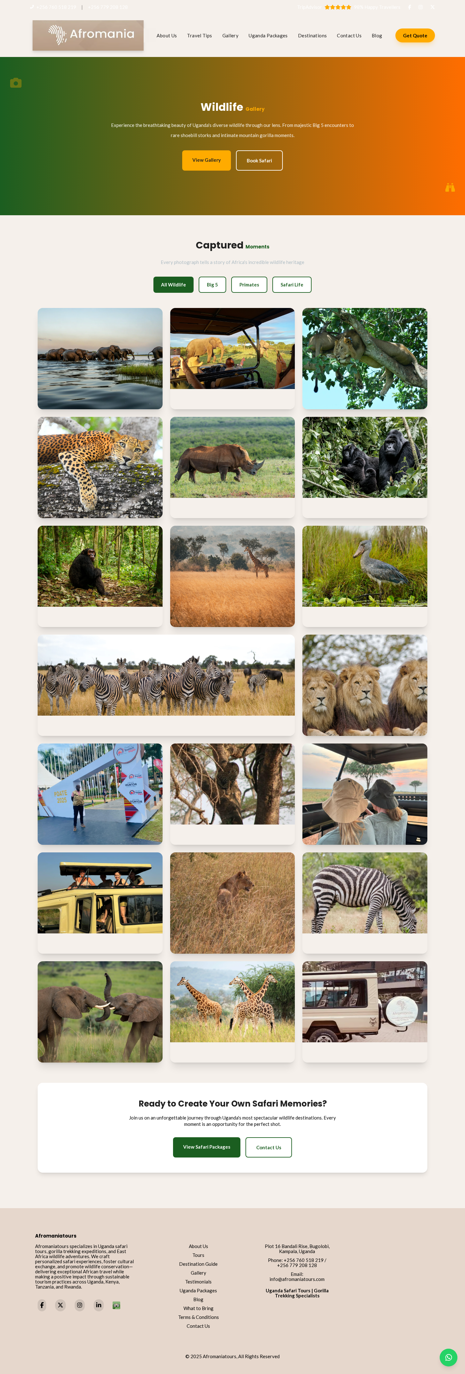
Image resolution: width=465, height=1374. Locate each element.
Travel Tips (199, 35)
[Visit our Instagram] (80, 1305)
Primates (249, 284)
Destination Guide (198, 1263)
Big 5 (212, 284)
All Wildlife (173, 284)
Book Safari (259, 160)
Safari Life (292, 284)
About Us (167, 35)
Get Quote (415, 35)
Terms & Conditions (198, 1317)
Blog (377, 35)
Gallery (230, 35)
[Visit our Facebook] (42, 1305)
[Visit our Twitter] (60, 1305)
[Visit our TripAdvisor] (116, 1305)
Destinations (312, 35)
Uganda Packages (268, 35)
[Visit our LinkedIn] (99, 1305)
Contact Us (349, 35)
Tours (198, 1255)
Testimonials (198, 1281)
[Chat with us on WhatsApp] (448, 1357)
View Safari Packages (206, 1147)
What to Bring (198, 1308)
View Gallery (206, 160)
